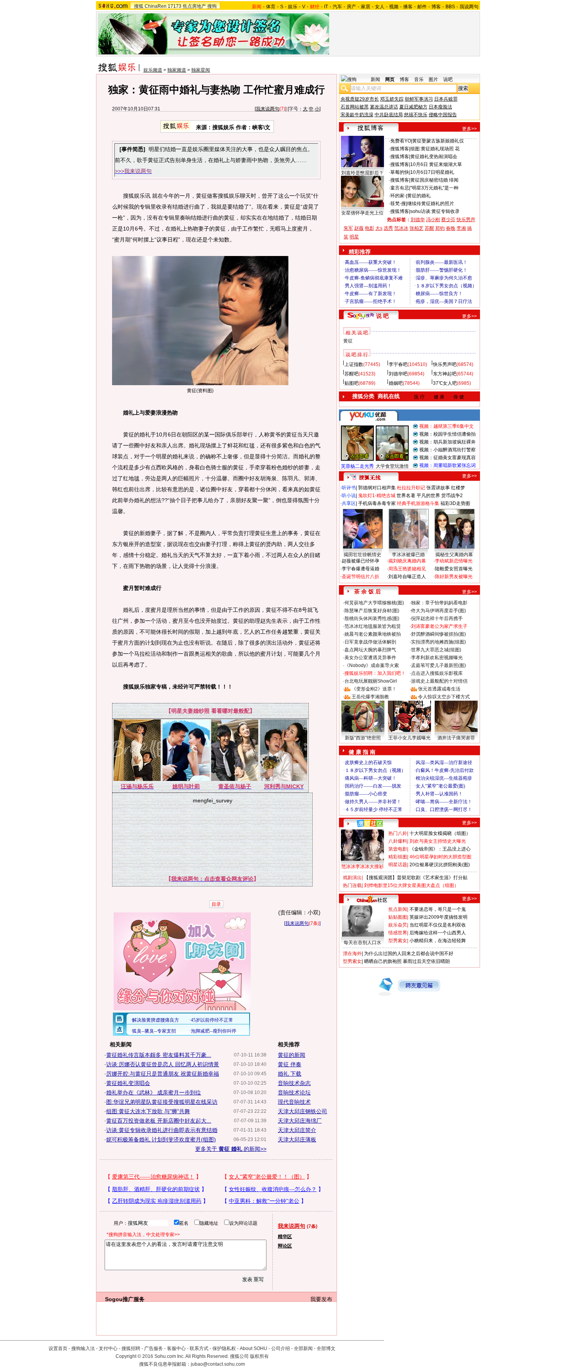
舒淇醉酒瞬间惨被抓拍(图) (438, 634)
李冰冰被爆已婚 (408, 554)
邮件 (422, 6)
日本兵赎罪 (446, 99)
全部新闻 (303, 1348)
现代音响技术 (294, 1102)
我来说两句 (267, 109)
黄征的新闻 (291, 1055)
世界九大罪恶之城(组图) (436, 650)
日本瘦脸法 (440, 107)
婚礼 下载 (289, 1074)
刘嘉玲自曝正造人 (407, 576)
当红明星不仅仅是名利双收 (437, 925)
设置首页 (58, 1348)
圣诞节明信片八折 (360, 576)
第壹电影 (397, 849)
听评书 (349, 487)
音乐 (419, 79)
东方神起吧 (444, 374)
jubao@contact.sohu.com (218, 1364)
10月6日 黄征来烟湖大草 (436, 164)
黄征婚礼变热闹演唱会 (433, 156)
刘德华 (418, 219)
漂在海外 (352, 953)
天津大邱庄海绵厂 (300, 1121)
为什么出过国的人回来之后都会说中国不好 (408, 953)
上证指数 (353, 364)
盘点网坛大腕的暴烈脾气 (370, 650)
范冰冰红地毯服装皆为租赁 (372, 626)
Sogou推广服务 (125, 1299)
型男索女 (397, 940)
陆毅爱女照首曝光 (454, 568)
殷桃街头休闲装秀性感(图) (371, 618)
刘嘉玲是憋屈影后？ (362, 173)
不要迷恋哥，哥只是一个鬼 (437, 909)
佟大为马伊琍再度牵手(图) (438, 610)
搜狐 (138, 6)
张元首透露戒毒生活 (439, 689)
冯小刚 (433, 219)
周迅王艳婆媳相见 (407, 568)
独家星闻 (200, 70)
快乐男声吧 (444, 364)
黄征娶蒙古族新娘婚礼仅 (438, 141)
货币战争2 (452, 495)
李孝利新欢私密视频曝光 (437, 657)
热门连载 (352, 885)
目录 (216, 904)
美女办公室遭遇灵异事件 (370, 657)
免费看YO (400, 141)
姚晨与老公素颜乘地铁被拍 (372, 634)
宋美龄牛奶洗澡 (357, 114)
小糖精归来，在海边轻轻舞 (437, 940)
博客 (436, 6)
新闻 (375, 79)
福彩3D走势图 (455, 503)
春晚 (450, 228)
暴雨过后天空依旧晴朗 (426, 961)
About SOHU (253, 1348)
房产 (351, 6)
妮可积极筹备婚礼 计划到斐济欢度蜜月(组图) (161, 1139)
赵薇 (359, 228)
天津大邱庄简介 (297, 1130)
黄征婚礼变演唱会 (128, 1083)
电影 (369, 228)
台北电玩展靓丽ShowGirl (370, 681)
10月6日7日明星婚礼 (432, 172)
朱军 (348, 228)
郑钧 (440, 228)
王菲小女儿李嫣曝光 (409, 738)
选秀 (388, 228)
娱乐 (292, 6)
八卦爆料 (397, 841)
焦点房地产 (194, 6)
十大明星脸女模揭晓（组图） (440, 833)
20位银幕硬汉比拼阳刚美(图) (439, 864)
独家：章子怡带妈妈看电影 (439, 603)
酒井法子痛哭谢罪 (456, 738)
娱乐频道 (152, 70)
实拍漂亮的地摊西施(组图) (438, 642)
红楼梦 (458, 487)
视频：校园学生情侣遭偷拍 (447, 434)
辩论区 (285, 1246)
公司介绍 (280, 1348)
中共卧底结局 (389, 114)
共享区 (349, 503)
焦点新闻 (397, 909)
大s (378, 228)
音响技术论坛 (294, 1092)
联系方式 (199, 1348)
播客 (408, 6)
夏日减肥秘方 (413, 107)
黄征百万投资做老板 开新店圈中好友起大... (158, 1121)
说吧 (448, 79)
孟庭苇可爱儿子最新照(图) (438, 665)
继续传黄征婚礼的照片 (430, 203)
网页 (390, 79)
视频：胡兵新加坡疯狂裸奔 (447, 442)
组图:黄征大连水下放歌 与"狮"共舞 (148, 1111)
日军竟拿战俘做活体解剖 (370, 642)
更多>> (469, 129)
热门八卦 (397, 833)
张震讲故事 (438, 487)
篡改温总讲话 (384, 107)
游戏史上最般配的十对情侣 (439, 681)
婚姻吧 (396, 383)
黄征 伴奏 (289, 1064)
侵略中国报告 (443, 114)
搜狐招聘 (130, 1348)
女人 (379, 6)
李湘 (461, 228)
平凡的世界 (428, 495)
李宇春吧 (398, 364)
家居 (365, 6)
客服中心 (176, 1348)
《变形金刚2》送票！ (374, 689)
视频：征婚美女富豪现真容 (447, 457)
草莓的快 (399, 172)
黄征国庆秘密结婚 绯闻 (434, 180)
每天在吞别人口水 (362, 942)
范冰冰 (401, 228)
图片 (433, 79)
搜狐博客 (399, 148)
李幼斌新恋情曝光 (454, 561)
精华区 (285, 1236)
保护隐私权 (224, 1348)
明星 (354, 237)
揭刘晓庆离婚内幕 (407, 561)
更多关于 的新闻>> (230, 1149)
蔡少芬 (448, 219)
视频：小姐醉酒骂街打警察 (447, 449)
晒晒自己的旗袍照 (383, 961)
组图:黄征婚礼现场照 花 (435, 148)
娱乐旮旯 (397, 925)
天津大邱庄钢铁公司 (302, 1111)
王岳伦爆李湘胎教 (370, 696)
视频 (393, 6)
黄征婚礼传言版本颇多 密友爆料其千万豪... (158, 1055)
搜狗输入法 (83, 1348)
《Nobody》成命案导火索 (371, 665)
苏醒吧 (351, 374)
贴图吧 (351, 383)
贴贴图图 (397, 917)
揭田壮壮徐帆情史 (362, 554)
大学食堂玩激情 (392, 466)
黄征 (348, 341)
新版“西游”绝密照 (363, 738)
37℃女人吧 (445, 383)
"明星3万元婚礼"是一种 (434, 188)
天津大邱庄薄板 (297, 1139)
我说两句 (469, 6)
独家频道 (176, 70)
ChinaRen (156, 6)
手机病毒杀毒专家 (377, 503)
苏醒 (429, 228)
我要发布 (321, 1299)
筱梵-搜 (398, 203)
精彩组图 (397, 857)
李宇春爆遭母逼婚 (360, 568)
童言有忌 (399, 188)
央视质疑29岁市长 (360, 99)
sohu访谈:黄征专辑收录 (435, 211)
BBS (450, 6)
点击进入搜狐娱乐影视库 (437, 673)
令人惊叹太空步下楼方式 (444, 696)
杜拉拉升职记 (411, 487)
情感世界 (397, 933)
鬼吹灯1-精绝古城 (376, 495)
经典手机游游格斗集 (418, 503)
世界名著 (406, 495)
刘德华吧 (398, 374)
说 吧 (382, 316)
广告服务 (153, 1348)
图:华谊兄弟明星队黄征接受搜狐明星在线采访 (161, 1102)
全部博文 (326, 1348)
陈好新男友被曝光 (454, 576)
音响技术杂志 (294, 1083)
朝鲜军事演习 (419, 99)
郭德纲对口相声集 (377, 487)
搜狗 (212, 6)
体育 (270, 6)
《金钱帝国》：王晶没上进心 (440, 849)
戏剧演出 (352, 877)
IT (326, 6)
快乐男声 (465, 219)
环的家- (398, 195)
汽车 (337, 6)
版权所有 (259, 1356)
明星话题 (397, 864)
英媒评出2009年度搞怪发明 (438, 917)
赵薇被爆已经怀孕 (360, 561)
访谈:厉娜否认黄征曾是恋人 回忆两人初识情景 (162, 1064)
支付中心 (108, 1348)
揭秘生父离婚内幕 (454, 554)
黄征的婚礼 (419, 195)
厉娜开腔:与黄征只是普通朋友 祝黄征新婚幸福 (162, 1074)
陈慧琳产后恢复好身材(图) (371, 610)
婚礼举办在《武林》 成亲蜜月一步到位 (153, 1092)
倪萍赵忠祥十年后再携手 (437, 618)
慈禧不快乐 (415, 114)
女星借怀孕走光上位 (362, 213)
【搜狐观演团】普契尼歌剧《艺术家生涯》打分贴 (415, 877)
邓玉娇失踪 (392, 99)
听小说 (349, 495)
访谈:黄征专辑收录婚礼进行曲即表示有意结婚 (161, 1130)
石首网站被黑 (355, 107)
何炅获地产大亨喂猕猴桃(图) (374, 603)
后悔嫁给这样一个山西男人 (437, 933)
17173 (174, 6)
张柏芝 (416, 228)
